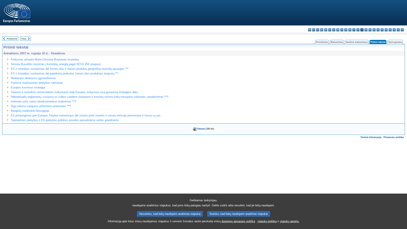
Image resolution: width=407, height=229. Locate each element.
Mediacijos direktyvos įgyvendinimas (33, 78)
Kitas (23, 39)
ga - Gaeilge (345, 29)
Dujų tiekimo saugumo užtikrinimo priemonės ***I (41, 106)
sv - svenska (402, 29)
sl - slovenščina (394, 29)
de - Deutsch (325, 29)
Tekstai (201, 128)
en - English (337, 29)
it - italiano (353, 29)
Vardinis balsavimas (357, 42)
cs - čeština (317, 29)
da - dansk (321, 29)
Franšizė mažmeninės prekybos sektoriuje (37, 82)
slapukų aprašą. (289, 221)
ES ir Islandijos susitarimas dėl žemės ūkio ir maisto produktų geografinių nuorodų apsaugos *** (69, 68)
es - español (313, 29)
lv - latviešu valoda (358, 29)
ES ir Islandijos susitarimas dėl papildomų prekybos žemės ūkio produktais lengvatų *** (64, 73)
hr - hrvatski (349, 29)
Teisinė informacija (370, 137)
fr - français (341, 29)
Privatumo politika (393, 137)
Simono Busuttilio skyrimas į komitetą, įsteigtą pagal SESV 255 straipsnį (55, 64)
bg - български (309, 29)
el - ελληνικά (333, 29)
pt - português (382, 29)
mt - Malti (370, 29)
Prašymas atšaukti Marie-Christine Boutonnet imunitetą (45, 59)
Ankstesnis (12, 39)
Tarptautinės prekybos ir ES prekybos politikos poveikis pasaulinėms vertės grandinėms (65, 120)
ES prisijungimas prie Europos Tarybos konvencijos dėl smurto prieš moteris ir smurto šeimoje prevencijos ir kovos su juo (85, 115)
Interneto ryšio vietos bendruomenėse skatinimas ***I (43, 101)
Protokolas (322, 42)
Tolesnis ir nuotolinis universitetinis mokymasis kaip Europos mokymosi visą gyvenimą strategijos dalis (74, 92)
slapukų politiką (267, 221)
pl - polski (378, 29)
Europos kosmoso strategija (28, 87)
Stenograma (395, 42)
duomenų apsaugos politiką (238, 221)
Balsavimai (337, 42)
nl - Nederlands (374, 29)
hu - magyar (366, 29)
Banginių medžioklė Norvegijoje (30, 110)
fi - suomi (398, 29)
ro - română (386, 29)
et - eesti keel (329, 29)
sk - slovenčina (390, 29)
